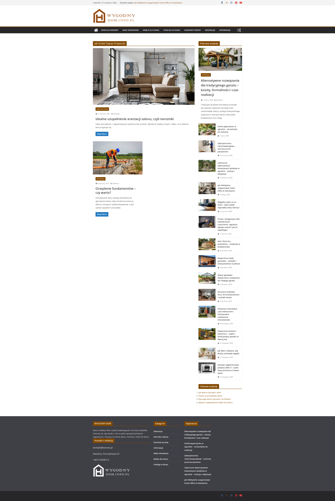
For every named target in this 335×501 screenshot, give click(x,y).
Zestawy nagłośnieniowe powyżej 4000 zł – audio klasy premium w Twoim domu (228, 369)
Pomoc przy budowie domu (210, 396)
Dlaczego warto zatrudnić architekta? (215, 399)
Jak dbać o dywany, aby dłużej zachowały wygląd (228, 352)
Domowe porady (192, 30)
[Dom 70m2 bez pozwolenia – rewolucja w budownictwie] (207, 246)
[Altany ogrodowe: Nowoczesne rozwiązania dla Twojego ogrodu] (207, 279)
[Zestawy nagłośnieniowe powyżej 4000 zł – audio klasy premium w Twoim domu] (207, 371)
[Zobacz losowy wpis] (239, 30)
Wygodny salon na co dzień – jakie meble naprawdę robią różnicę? (228, 205)
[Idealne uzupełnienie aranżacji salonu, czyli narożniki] (144, 76)
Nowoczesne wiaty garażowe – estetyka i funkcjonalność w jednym (229, 261)
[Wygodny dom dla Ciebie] (96, 30)
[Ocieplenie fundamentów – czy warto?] (118, 157)
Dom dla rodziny (109, 30)
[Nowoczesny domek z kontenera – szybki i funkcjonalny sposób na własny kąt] (207, 337)
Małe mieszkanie (130, 30)
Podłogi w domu (171, 30)
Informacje (224, 30)
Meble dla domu (151, 30)
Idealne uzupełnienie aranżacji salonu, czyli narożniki (135, 119)
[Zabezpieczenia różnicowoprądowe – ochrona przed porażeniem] (207, 149)
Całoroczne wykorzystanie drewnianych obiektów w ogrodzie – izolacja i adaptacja (156, 4)
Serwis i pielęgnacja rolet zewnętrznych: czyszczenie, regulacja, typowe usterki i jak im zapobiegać (229, 224)
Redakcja (116, 114)
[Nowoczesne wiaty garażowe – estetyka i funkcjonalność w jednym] (207, 263)
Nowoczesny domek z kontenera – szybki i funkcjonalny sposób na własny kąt (228, 335)
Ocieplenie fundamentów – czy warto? (116, 190)
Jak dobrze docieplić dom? (210, 392)
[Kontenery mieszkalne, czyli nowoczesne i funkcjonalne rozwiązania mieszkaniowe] (207, 316)
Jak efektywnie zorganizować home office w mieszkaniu (226, 188)
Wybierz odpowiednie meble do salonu (216, 402)
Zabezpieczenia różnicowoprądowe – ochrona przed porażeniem (227, 147)
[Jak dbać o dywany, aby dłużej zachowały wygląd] (207, 354)
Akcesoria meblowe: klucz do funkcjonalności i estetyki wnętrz (228, 295)
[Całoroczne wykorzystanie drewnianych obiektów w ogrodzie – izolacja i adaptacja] (207, 170)
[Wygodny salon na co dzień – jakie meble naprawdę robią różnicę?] (207, 206)
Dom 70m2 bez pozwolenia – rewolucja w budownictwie (229, 244)
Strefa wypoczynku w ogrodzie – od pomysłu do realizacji (227, 129)
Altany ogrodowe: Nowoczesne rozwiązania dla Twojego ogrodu (229, 278)
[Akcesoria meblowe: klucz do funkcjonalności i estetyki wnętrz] (207, 296)
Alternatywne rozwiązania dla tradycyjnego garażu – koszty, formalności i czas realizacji (220, 87)
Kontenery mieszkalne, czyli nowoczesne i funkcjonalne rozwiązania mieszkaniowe (228, 314)
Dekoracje (210, 30)
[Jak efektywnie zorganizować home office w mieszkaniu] (207, 190)
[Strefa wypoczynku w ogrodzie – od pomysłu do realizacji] (207, 131)
